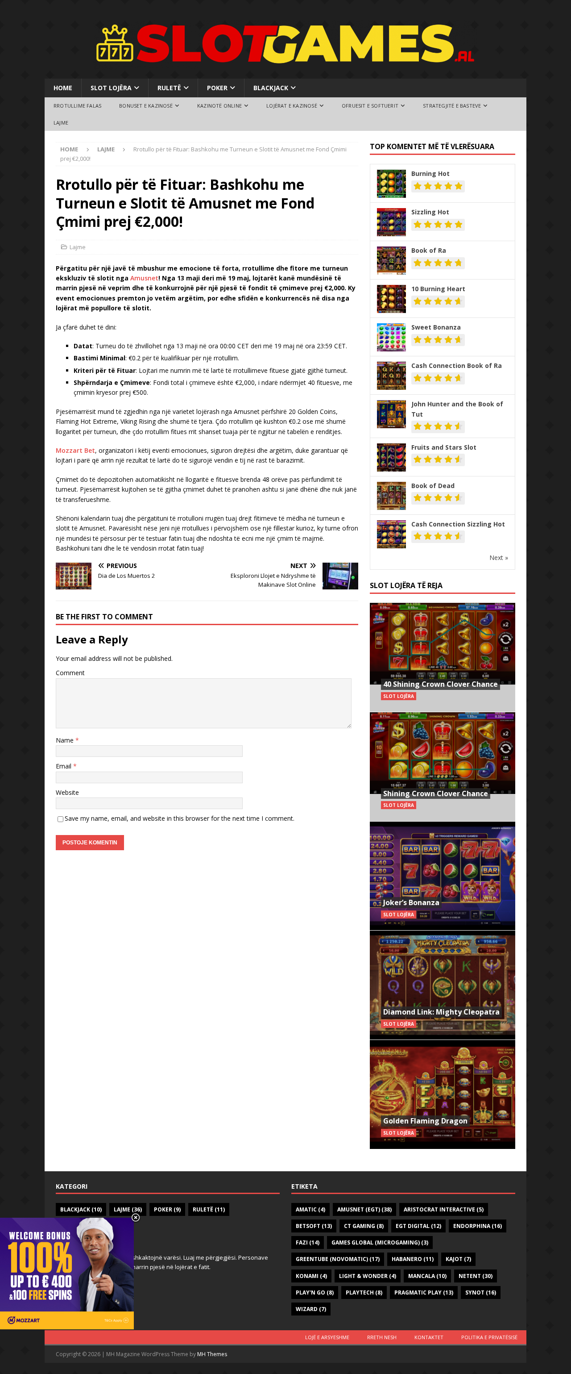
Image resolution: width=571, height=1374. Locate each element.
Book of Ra (428, 250)
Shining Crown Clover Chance (435, 793)
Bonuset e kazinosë (146, 105)
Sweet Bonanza (436, 327)
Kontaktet (428, 1337)
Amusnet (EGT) (364, 1209)
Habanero (413, 1259)
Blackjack (270, 88)
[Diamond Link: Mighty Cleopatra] (442, 985)
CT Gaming (364, 1226)
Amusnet (144, 278)
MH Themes (212, 1354)
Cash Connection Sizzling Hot (458, 524)
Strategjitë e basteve (452, 105)
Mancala (427, 1276)
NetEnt (475, 1276)
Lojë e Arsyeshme (327, 1337)
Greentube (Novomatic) (338, 1259)
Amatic (310, 1209)
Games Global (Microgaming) (379, 1242)
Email (64, 766)
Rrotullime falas (77, 105)
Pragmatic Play (423, 1292)
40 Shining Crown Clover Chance (440, 684)
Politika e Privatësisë (489, 1337)
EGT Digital (418, 1226)
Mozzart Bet (75, 450)
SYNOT (480, 1292)
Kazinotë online (219, 105)
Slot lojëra (111, 88)
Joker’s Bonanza (411, 902)
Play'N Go (315, 1292)
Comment (70, 672)
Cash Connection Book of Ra (456, 365)
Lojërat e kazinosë (291, 105)
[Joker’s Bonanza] (442, 876)
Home (63, 88)
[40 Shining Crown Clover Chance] (442, 657)
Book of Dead (433, 485)
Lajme (61, 122)
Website (67, 792)
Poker (217, 88)
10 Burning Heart (438, 288)
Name (65, 740)
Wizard (311, 1309)
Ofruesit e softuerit (370, 105)
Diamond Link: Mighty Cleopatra (441, 1012)
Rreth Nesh (382, 1337)
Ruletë (169, 88)
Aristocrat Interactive (444, 1209)
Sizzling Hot (430, 212)
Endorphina (477, 1226)
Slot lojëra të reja (406, 585)
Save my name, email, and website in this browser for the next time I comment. (179, 818)
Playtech (364, 1292)
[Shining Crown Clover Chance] (442, 766)
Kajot (458, 1259)
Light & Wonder (367, 1276)
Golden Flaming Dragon (425, 1121)
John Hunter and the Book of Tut (457, 409)
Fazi (307, 1242)
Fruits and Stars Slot (443, 447)
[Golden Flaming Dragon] (442, 1094)
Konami (311, 1276)
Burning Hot (430, 173)
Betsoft (314, 1226)
